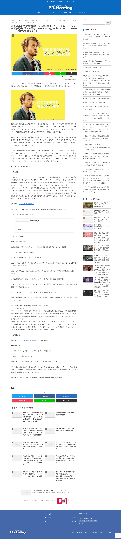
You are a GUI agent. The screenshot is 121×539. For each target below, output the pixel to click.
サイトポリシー (83, 516)
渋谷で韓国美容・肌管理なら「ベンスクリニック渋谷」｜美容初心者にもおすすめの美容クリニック (96, 54)
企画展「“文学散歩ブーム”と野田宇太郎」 (95, 102)
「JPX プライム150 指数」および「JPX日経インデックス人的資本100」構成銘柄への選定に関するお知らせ (96, 189)
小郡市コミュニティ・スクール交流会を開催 (96, 98)
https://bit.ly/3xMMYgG (26, 204)
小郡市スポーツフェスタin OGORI (93, 71)
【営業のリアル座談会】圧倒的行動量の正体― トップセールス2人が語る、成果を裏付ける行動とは (96, 138)
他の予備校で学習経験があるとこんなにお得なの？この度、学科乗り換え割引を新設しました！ (96, 45)
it (13, 387)
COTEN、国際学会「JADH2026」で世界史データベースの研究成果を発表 (96, 62)
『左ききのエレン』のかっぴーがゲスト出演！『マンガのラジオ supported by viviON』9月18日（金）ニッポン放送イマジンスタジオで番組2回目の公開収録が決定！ (96, 128)
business (61, 518)
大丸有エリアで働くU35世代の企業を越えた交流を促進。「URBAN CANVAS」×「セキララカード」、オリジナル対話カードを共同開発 (96, 117)
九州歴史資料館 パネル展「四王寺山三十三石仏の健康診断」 (96, 108)
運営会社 (81, 523)
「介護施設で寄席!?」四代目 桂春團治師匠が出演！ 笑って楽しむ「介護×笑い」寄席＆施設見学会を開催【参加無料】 (96, 92)
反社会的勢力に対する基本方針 (88, 521)
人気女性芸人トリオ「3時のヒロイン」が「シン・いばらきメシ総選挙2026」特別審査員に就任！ (96, 37)
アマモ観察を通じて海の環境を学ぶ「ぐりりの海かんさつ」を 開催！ (96, 170)
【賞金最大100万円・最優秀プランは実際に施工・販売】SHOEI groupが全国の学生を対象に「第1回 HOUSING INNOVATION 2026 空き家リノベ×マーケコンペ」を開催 (96, 179)
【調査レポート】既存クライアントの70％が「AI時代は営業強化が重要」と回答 (96, 164)
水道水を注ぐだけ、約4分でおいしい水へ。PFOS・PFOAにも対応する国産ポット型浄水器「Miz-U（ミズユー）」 (96, 147)
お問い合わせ (83, 513)
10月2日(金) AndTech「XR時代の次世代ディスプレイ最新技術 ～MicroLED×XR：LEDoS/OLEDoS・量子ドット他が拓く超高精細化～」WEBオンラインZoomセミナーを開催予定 (96, 80)
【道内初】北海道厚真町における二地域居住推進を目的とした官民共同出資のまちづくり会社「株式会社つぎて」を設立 (96, 156)
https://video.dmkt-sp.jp (30, 340)
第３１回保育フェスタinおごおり (93, 67)
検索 (84, 19)
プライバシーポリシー (85, 518)
